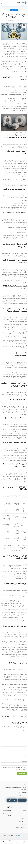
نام (26, 748)
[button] (1, 3)
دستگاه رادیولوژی (14, 10)
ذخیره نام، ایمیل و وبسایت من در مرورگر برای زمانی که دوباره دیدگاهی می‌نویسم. (14, 768)
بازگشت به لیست (14, 716)
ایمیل (25, 755)
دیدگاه (25, 731)
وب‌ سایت (24, 761)
